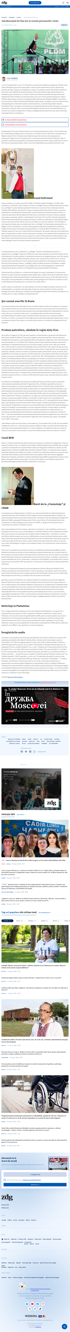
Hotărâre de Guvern (13, 741)
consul (35, 739)
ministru (32, 741)
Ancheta (19, 17)
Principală (4, 17)
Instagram (43, 1304)
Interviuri (4, 1057)
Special (4, 1258)
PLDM (43, 741)
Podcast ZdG (22, 1239)
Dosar (3, 878)
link (6, 783)
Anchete (3, 1267)
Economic (21, 1220)
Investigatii (12, 17)
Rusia (24, 743)
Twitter (35, 1309)
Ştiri (3, 1215)
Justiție (3, 1220)
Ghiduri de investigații (52, 1277)
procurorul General (53, 741)
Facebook (38, 1304)
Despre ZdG (5, 1205)
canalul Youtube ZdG (48, 682)
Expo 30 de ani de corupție (48, 1263)
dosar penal (48, 739)
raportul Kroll (14, 743)
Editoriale (38, 1239)
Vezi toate (20, 814)
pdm (38, 741)
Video (3, 1226)
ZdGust (4, 1249)
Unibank (44, 743)
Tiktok (40, 1309)
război (44, 920)
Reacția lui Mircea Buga (15, 677)
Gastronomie (57, 1239)
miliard (24, 741)
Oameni (18, 1263)
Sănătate (14, 1239)
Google (30, 1309)
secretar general (34, 743)
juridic (26, 1244)
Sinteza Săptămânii (7, 892)
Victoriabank (53, 743)
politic (32, 1244)
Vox (16, 1267)
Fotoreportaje (26, 1263)
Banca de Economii (14, 739)
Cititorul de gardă (17, 1242)
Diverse (33, 1220)
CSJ (41, 739)
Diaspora (30, 1239)
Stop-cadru (22, 1267)
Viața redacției (46, 1239)
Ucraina (32, 920)
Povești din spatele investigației (34, 1277)
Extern (28, 1220)
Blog (3, 1234)
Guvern (56, 739)
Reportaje (11, 1263)
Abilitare (4, 1263)
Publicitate (5, 1208)
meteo (56, 920)
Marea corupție (17, 1277)
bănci (24, 739)
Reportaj (10, 1267)
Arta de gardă (5, 1242)
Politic (3, 971)
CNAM (29, 739)
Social (8, 864)
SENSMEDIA (38, 1327)
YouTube (32, 1304)
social (37, 1244)
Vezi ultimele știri (44, 912)
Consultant (27, 1242)
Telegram (27, 1304)
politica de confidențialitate (32, 1180)
